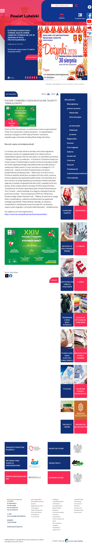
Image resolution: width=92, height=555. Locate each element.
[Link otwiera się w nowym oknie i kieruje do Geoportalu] (80, 196)
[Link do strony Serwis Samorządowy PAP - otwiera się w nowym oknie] (34, 477)
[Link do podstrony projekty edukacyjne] (67, 406)
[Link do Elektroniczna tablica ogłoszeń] (67, 267)
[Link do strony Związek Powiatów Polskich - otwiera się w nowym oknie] (34, 448)
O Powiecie (56, 504)
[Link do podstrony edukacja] (80, 303)
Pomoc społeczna (58, 519)
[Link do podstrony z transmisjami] (67, 303)
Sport (54, 521)
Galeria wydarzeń (36, 510)
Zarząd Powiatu (57, 506)
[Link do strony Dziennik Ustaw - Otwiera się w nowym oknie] (77, 477)
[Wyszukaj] (76, 5)
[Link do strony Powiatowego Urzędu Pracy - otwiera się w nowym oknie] (77, 463)
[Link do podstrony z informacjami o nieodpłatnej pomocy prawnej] (80, 339)
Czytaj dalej (31, 57)
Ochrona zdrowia (58, 512)
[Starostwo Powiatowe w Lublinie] (24, 12)
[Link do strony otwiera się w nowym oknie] (80, 410)
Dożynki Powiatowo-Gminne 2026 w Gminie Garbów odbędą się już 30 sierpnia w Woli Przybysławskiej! (21, 35)
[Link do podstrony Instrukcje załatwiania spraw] (67, 232)
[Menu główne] (2, 10)
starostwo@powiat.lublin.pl (16, 516)
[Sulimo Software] (74, 541)
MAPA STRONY (9, 540)
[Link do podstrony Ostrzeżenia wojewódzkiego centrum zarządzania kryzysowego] (67, 374)
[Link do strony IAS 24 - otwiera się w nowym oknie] (34, 463)
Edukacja (55, 510)
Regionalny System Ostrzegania (72, 142)
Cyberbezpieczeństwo (77, 173)
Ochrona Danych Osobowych (72, 164)
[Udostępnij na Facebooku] (10, 275)
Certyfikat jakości (58, 501)
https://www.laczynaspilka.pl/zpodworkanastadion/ (26, 214)
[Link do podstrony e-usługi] (80, 232)
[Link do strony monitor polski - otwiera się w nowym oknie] (77, 448)
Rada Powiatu (57, 508)
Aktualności (57, 84)
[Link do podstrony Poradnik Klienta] (67, 196)
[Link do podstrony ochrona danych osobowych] (80, 374)
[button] (40, 77)
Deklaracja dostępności (14, 527)
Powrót (53, 280)
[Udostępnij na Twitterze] (7, 275)
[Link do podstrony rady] (67, 339)
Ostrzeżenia (72, 177)
